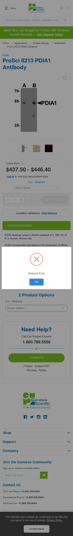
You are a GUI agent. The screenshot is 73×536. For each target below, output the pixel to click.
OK (36, 282)
